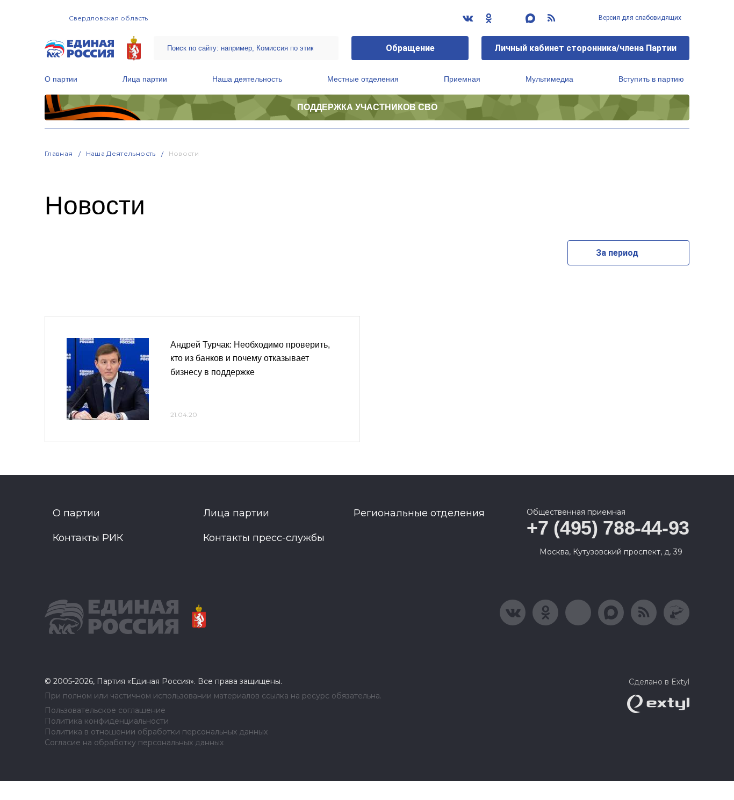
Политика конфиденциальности (107, 721)
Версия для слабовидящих (639, 17)
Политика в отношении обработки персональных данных (156, 732)
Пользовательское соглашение (105, 710)
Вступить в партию (651, 79)
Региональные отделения (419, 513)
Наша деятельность (247, 79)
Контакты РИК (88, 538)
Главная (59, 153)
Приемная (462, 79)
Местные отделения (363, 79)
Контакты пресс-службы (264, 538)
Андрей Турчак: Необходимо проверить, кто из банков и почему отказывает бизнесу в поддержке (250, 358)
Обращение (410, 48)
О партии (61, 79)
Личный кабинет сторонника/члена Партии (585, 48)
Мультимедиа (549, 79)
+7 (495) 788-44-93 (608, 528)
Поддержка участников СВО (367, 107)
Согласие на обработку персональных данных (134, 742)
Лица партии (145, 79)
